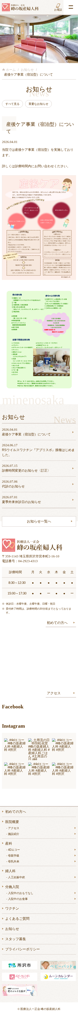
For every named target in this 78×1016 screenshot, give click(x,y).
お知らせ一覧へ (39, 521)
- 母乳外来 (12, 861)
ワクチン (12, 908)
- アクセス (12, 828)
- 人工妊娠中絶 (15, 877)
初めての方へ (57, 623)
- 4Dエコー (13, 849)
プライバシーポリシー (22, 949)
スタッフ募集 (15, 939)
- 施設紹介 (12, 834)
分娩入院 (12, 887)
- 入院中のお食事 (17, 899)
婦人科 (10, 871)
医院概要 (12, 822)
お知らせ (12, 929)
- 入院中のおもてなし (19, 893)
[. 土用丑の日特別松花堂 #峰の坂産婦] (39, 749)
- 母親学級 (12, 855)
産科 (8, 843)
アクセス (54, 693)
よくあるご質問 (17, 918)
